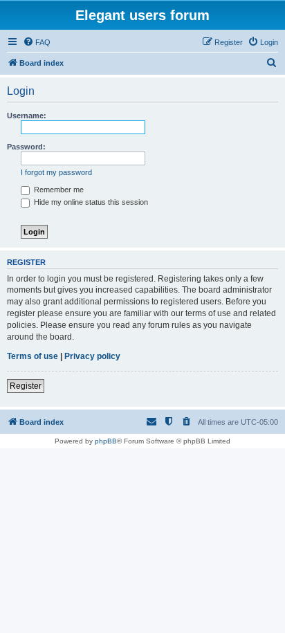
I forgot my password (56, 172)
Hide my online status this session (90, 202)
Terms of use (32, 356)
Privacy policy (92, 356)
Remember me (58, 189)
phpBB (106, 441)
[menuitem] (36, 42)
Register (26, 386)
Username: (26, 115)
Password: (26, 147)
